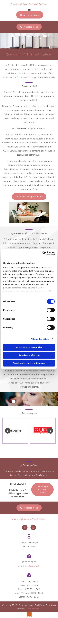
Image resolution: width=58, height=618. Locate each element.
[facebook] (24, 527)
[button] (29, 15)
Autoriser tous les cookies (29, 347)
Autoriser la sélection (29, 355)
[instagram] (33, 527)
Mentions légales (33, 608)
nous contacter (26, 77)
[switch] (51, 310)
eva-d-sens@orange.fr (29, 566)
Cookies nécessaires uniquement (29, 363)
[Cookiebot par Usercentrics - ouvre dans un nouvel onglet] (42, 253)
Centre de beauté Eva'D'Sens (29, 4)
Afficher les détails (40, 339)
